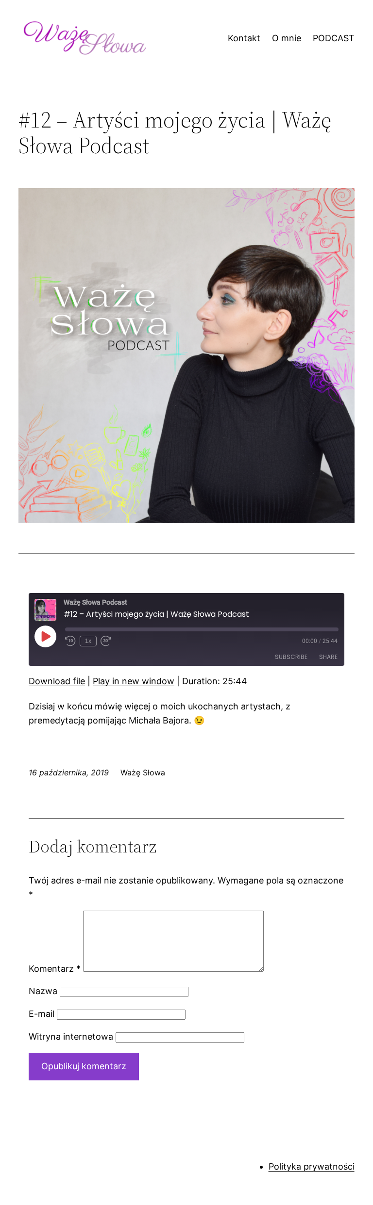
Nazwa (43, 991)
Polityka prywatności (312, 1166)
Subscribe (291, 657)
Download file (57, 681)
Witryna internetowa (71, 1036)
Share (328, 657)
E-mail (41, 1014)
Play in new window (133, 681)
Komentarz (55, 969)
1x (88, 641)
